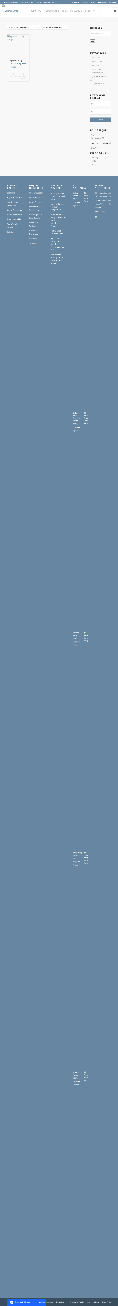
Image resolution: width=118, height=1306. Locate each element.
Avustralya (96, 73)
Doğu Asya (96, 138)
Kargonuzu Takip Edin (107, 2)
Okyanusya (96, 84)
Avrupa (95, 69)
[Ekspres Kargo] (10, 10)
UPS (93, 164)
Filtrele (100, 120)
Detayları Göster (22, 77)
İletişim (10, 232)
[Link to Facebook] (109, 11)
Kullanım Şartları (36, 192)
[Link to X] (105, 11)
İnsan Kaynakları (14, 219)
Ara (92, 41)
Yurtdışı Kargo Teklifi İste (13, 204)
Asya (94, 65)
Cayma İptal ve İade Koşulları (35, 216)
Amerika (95, 61)
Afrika (94, 58)
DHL (93, 157)
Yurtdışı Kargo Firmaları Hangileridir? (57, 207)
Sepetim (32, 243)
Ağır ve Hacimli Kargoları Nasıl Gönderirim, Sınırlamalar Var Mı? (57, 244)
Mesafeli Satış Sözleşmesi (35, 208)
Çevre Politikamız (14, 210)
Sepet (93, 2)
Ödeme (85, 2)
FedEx (93, 161)
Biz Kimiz (11, 192)
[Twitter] (97, 228)
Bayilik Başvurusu (15, 197)
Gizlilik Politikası (36, 197)
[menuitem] (75, 2)
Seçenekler (13, 76)
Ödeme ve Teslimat (33, 224)
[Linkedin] (101, 237)
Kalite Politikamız (14, 214)
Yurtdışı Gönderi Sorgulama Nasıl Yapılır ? (58, 196)
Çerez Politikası (36, 202)
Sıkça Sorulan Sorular (13, 226)
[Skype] (97, 237)
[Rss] (106, 237)
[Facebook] (101, 228)
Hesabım (75, 2)
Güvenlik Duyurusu (33, 232)
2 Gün (93, 147)
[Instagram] (106, 228)
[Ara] (94, 10)
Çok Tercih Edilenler (100, 76)
